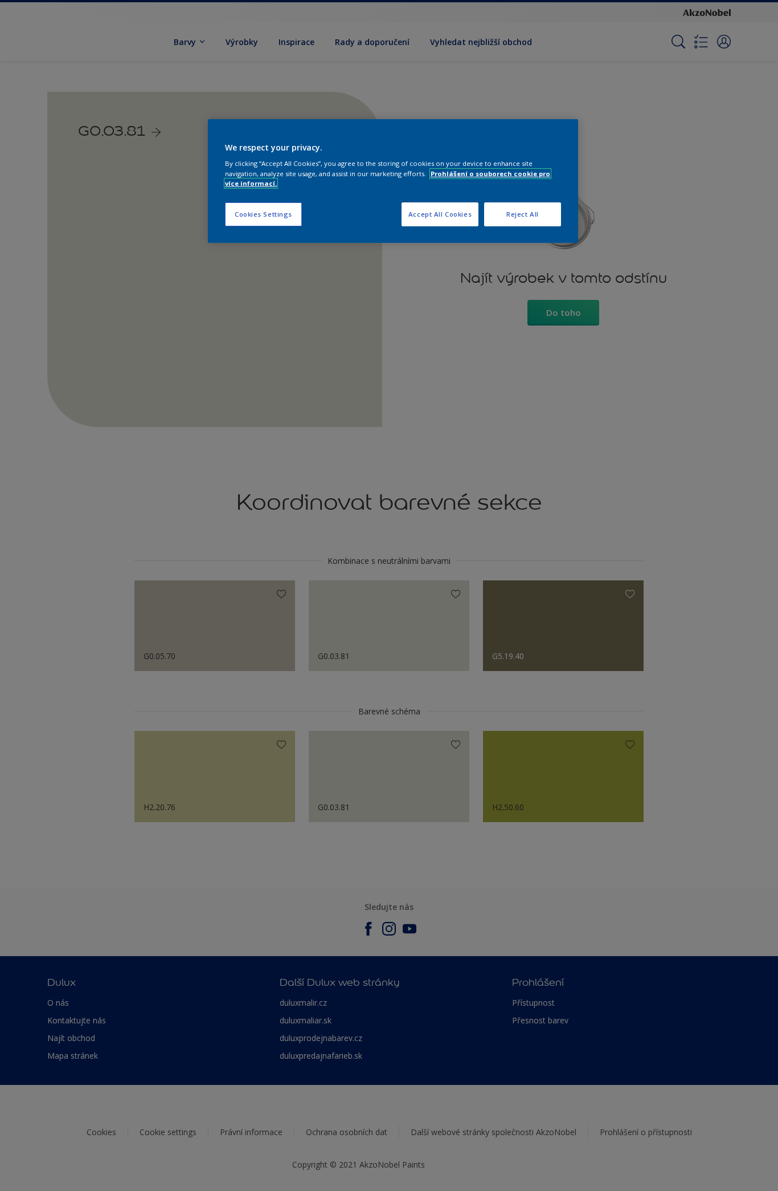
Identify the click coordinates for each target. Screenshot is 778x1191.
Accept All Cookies (440, 214)
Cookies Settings (263, 214)
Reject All (522, 214)
